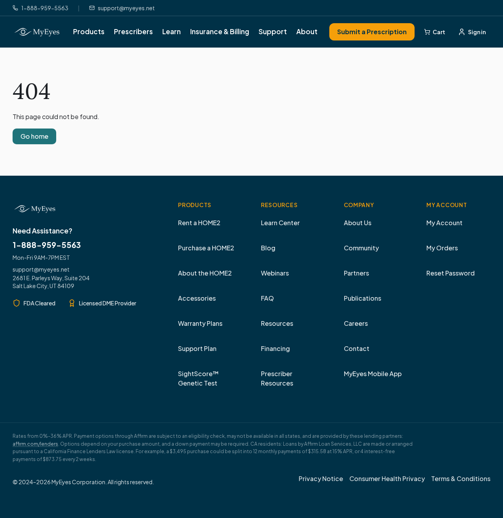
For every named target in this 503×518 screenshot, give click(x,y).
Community (361, 248)
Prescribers (133, 31)
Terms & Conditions (460, 478)
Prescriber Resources (277, 378)
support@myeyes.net (41, 269)
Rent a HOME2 (199, 223)
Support (273, 31)
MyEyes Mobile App (373, 373)
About (307, 31)
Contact (356, 348)
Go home (34, 136)
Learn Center (280, 223)
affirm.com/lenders (35, 444)
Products (89, 31)
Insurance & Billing (219, 31)
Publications (362, 298)
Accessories (197, 298)
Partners (356, 273)
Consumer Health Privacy (387, 478)
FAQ (267, 298)
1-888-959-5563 (47, 245)
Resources (277, 323)
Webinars (275, 273)
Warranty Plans (200, 323)
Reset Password (450, 273)
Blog (268, 248)
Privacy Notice (321, 478)
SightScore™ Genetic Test (198, 378)
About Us (357, 223)
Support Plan (197, 348)
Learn (171, 31)
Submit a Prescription (372, 32)
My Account (444, 223)
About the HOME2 (205, 273)
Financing (275, 348)
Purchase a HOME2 (206, 248)
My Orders (442, 248)
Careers (356, 323)
